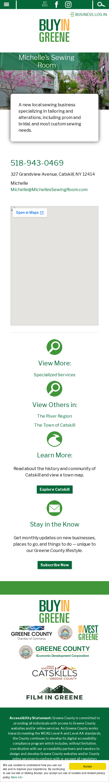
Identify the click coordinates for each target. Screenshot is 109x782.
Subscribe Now (54, 565)
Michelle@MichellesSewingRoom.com (49, 189)
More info (16, 777)
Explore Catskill (55, 489)
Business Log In (91, 14)
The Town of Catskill (54, 425)
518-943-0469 (37, 162)
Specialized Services (54, 374)
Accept (87, 766)
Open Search (101, 5)
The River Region (54, 416)
